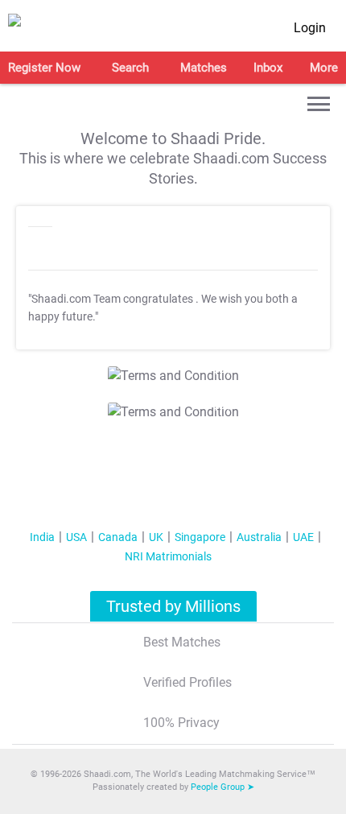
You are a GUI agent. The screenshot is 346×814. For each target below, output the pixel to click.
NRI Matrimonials (168, 556)
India (42, 537)
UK (156, 537)
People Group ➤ (222, 787)
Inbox (267, 67)
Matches (203, 67)
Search (130, 67)
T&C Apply (210, 370)
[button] (318, 104)
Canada (118, 537)
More (324, 67)
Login (310, 27)
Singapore (200, 537)
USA (76, 537)
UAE (303, 537)
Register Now (44, 67)
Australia (259, 537)
